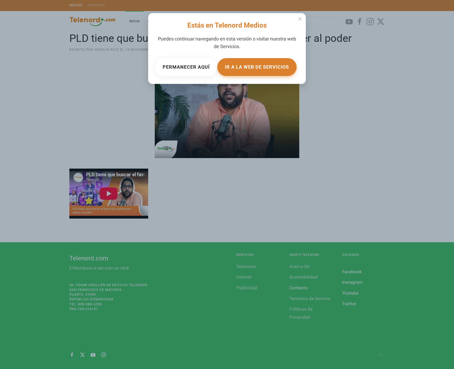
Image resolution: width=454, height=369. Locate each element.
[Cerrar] (300, 19)
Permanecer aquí (186, 67)
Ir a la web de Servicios (257, 67)
